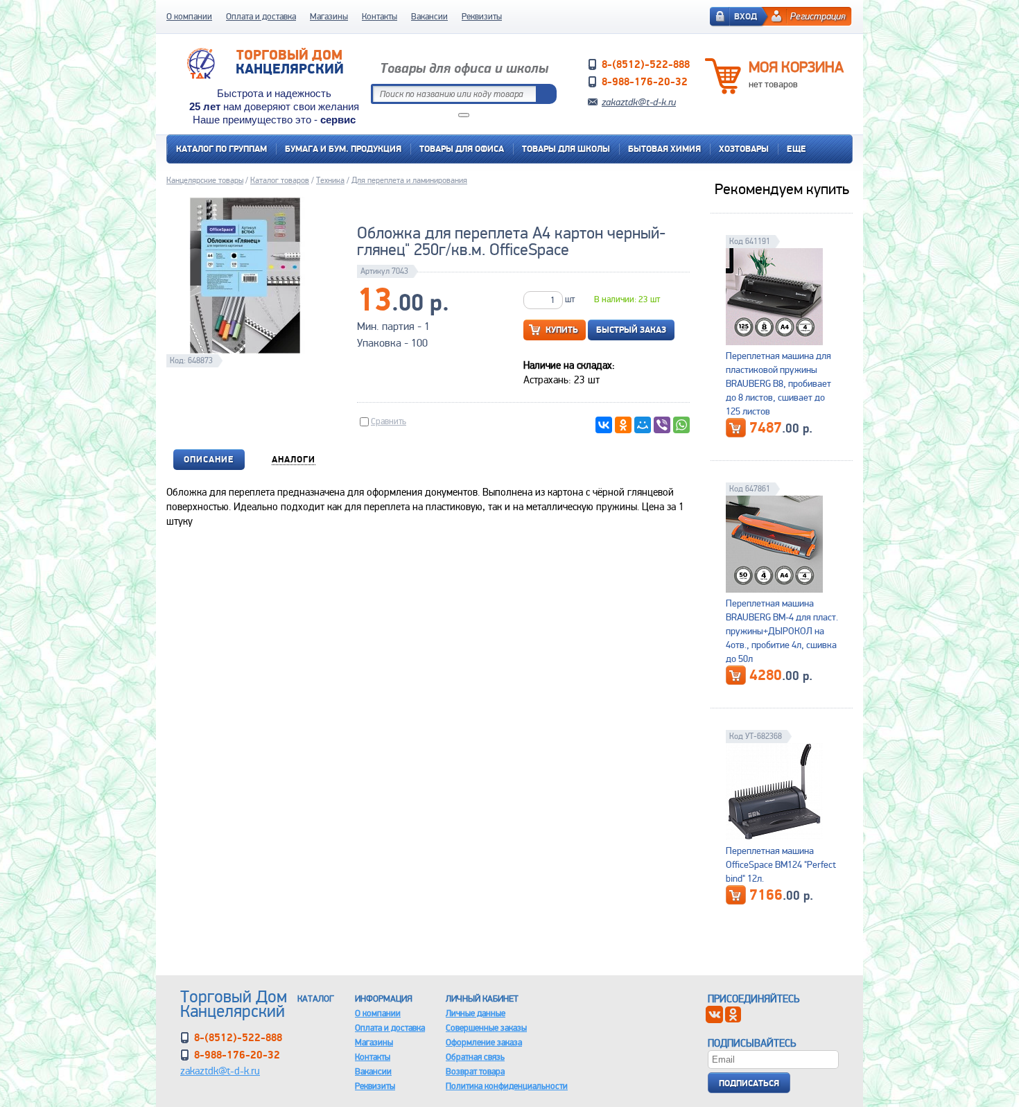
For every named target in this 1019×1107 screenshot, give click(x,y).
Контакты (379, 16)
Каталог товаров (279, 180)
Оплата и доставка (261, 16)
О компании (189, 16)
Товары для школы (566, 148)
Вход (745, 16)
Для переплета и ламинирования (409, 180)
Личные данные (475, 1013)
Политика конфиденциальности (507, 1086)
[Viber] (662, 425)
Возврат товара (475, 1071)
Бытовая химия (664, 148)
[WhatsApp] (681, 425)
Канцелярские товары (204, 180)
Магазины (329, 16)
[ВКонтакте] (603, 425)
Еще (796, 148)
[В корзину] (736, 427)
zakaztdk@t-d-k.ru (639, 101)
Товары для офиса (461, 148)
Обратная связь (475, 1057)
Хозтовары (744, 148)
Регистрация (818, 15)
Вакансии (429, 16)
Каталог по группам (221, 148)
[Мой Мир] (642, 425)
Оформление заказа (484, 1042)
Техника (330, 180)
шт (570, 299)
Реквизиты (482, 16)
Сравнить (388, 421)
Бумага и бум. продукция (343, 148)
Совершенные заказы (486, 1027)
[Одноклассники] (623, 425)
